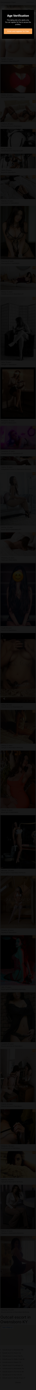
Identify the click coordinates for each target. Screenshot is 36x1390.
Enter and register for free (18, 31)
